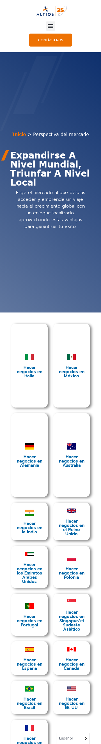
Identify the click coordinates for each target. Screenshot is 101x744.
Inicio (19, 134)
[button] (50, 26)
